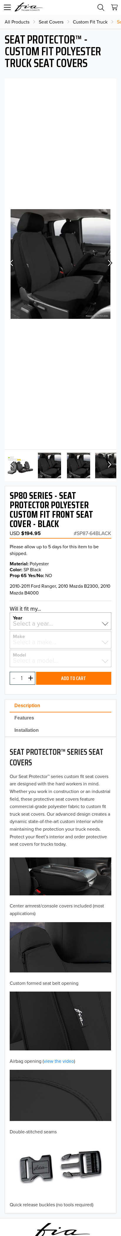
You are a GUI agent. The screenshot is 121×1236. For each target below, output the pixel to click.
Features (24, 717)
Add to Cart (73, 678)
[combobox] (60, 623)
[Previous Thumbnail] (12, 465)
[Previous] (12, 264)
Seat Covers (51, 21)
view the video (59, 1061)
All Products (17, 21)
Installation (26, 730)
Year (17, 617)
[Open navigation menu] (7, 7)
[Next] (109, 264)
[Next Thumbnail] (109, 465)
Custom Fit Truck (90, 21)
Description (27, 705)
